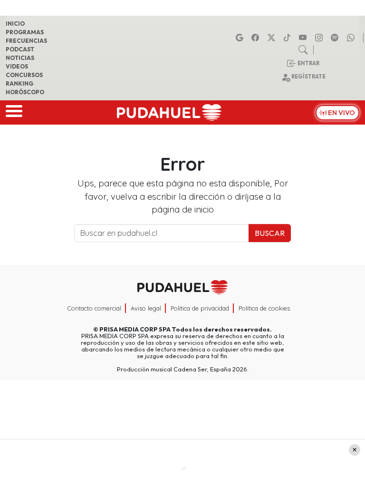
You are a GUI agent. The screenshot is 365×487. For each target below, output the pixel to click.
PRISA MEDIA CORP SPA (135, 329)
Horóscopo (25, 92)
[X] (273, 37)
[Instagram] (320, 37)
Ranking (19, 83)
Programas (25, 32)
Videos (17, 66)
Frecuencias (26, 40)
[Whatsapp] (352, 37)
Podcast (20, 49)
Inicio (15, 23)
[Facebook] (256, 37)
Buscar (270, 233)
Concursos (24, 74)
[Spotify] (336, 37)
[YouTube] (304, 37)
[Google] (241, 37)
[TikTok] (288, 37)
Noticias (20, 57)
